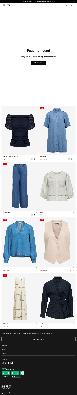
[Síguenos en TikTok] (6, 363)
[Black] (35, 215)
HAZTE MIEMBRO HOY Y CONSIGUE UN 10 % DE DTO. (38, 2)
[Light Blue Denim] (72, 159)
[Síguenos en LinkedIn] (12, 363)
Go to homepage (38, 63)
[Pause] (74, 1)
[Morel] (35, 159)
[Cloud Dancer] (32, 159)
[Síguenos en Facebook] (9, 363)
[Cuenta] (69, 5)
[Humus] (70, 270)
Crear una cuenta (38, 339)
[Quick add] (36, 156)
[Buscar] (67, 5)
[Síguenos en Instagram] (3, 363)
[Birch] (69, 159)
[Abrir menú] (74, 5)
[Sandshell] (73, 270)
